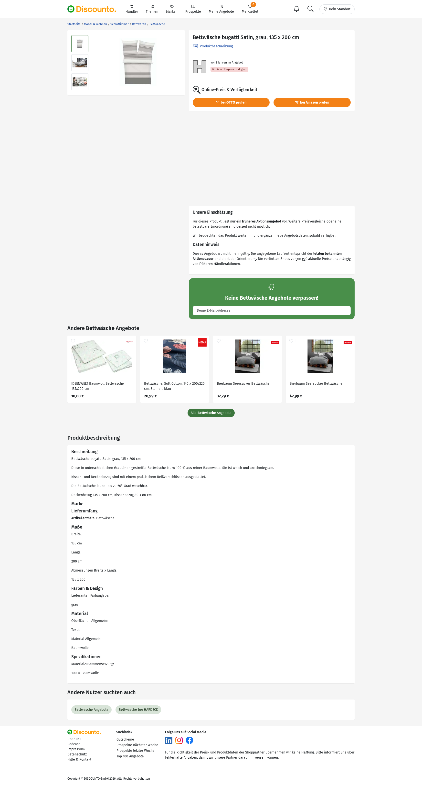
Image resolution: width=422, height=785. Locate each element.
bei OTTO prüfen (233, 102)
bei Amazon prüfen (314, 102)
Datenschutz (77, 754)
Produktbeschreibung (216, 46)
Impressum (76, 749)
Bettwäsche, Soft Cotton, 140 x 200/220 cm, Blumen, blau (174, 386)
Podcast (73, 744)
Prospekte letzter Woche (135, 751)
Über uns (74, 739)
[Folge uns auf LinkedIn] (168, 740)
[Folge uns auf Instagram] (179, 740)
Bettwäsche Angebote (91, 710)
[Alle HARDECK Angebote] (200, 67)
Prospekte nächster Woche (137, 745)
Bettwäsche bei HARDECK (138, 710)
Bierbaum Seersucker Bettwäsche (243, 384)
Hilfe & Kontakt (79, 759)
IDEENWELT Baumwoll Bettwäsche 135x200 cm (97, 386)
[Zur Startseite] (94, 9)
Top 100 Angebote (130, 756)
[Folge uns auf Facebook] (189, 740)
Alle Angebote (211, 413)
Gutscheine (125, 739)
